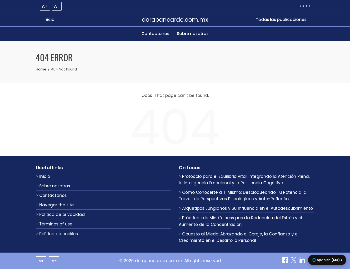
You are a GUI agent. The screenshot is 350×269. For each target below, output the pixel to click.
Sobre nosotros (193, 33)
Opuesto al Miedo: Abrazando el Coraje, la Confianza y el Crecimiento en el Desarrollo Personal (239, 237)
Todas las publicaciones (281, 19)
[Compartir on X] (294, 261)
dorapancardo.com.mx (175, 20)
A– (57, 6)
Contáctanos (155, 33)
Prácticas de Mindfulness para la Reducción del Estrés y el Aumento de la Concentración (240, 221)
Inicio (49, 19)
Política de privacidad (62, 214)
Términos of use (55, 224)
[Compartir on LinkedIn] (303, 261)
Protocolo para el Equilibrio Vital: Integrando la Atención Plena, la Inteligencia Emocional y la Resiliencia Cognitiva (244, 180)
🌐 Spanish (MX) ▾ (327, 260)
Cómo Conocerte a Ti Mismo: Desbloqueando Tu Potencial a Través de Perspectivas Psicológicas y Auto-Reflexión (242, 195)
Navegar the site (56, 205)
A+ (45, 6)
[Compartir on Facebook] (285, 261)
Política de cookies (58, 234)
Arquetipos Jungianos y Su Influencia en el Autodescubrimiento (247, 208)
